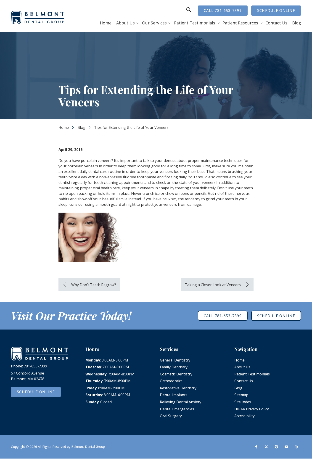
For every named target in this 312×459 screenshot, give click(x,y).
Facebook (256, 446)
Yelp (296, 446)
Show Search (188, 9)
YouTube (286, 446)
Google (276, 446)
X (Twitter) (266, 446)
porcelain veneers (96, 160)
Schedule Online (276, 10)
